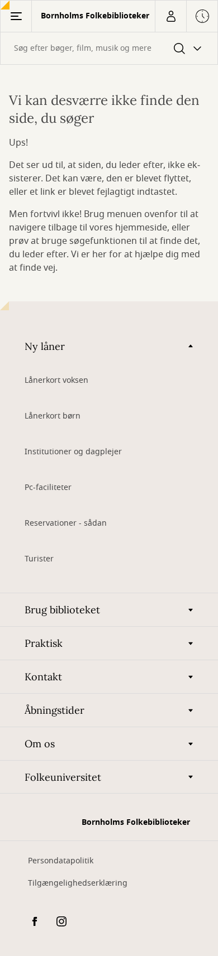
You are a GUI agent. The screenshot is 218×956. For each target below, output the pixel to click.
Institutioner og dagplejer (73, 452)
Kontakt (43, 676)
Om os (40, 743)
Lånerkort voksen (56, 380)
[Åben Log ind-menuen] (170, 16)
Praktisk (44, 643)
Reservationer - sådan (66, 523)
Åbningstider (54, 710)
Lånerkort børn (52, 416)
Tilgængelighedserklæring (77, 883)
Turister (39, 559)
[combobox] (109, 48)
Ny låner (45, 346)
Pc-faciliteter (48, 487)
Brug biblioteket (62, 609)
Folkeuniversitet (63, 777)
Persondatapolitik (60, 861)
